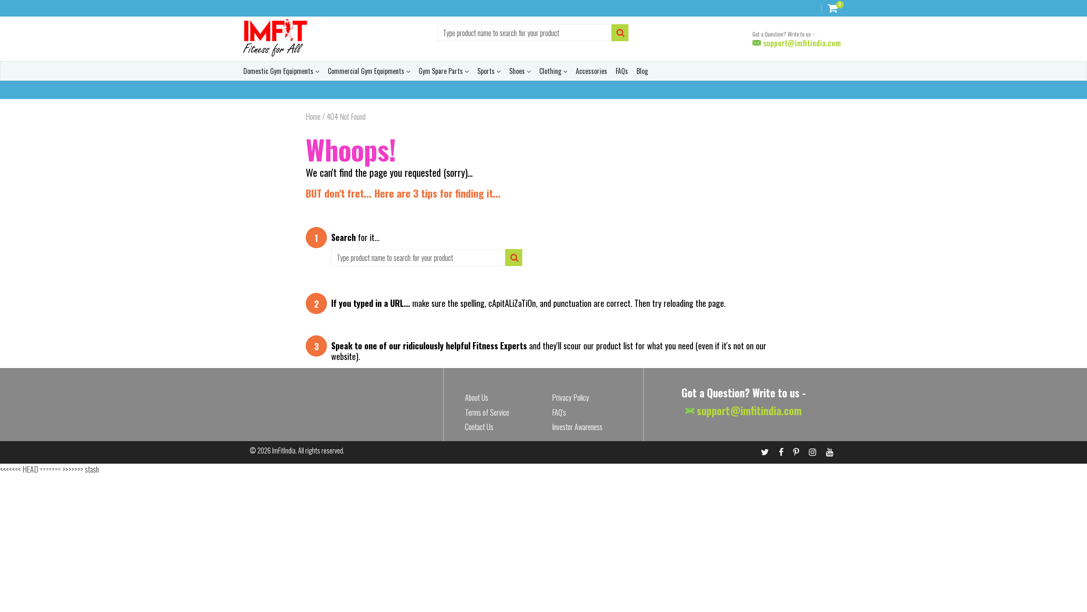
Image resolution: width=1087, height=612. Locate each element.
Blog (642, 71)
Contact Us (479, 426)
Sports (486, 71)
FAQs (622, 71)
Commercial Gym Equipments (367, 71)
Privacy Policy (570, 397)
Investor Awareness (577, 426)
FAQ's (559, 412)
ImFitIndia (284, 450)
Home (313, 116)
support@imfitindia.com (801, 42)
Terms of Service (487, 412)
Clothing (551, 71)
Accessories (591, 71)
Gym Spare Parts (442, 71)
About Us (476, 397)
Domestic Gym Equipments (279, 71)
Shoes (518, 71)
